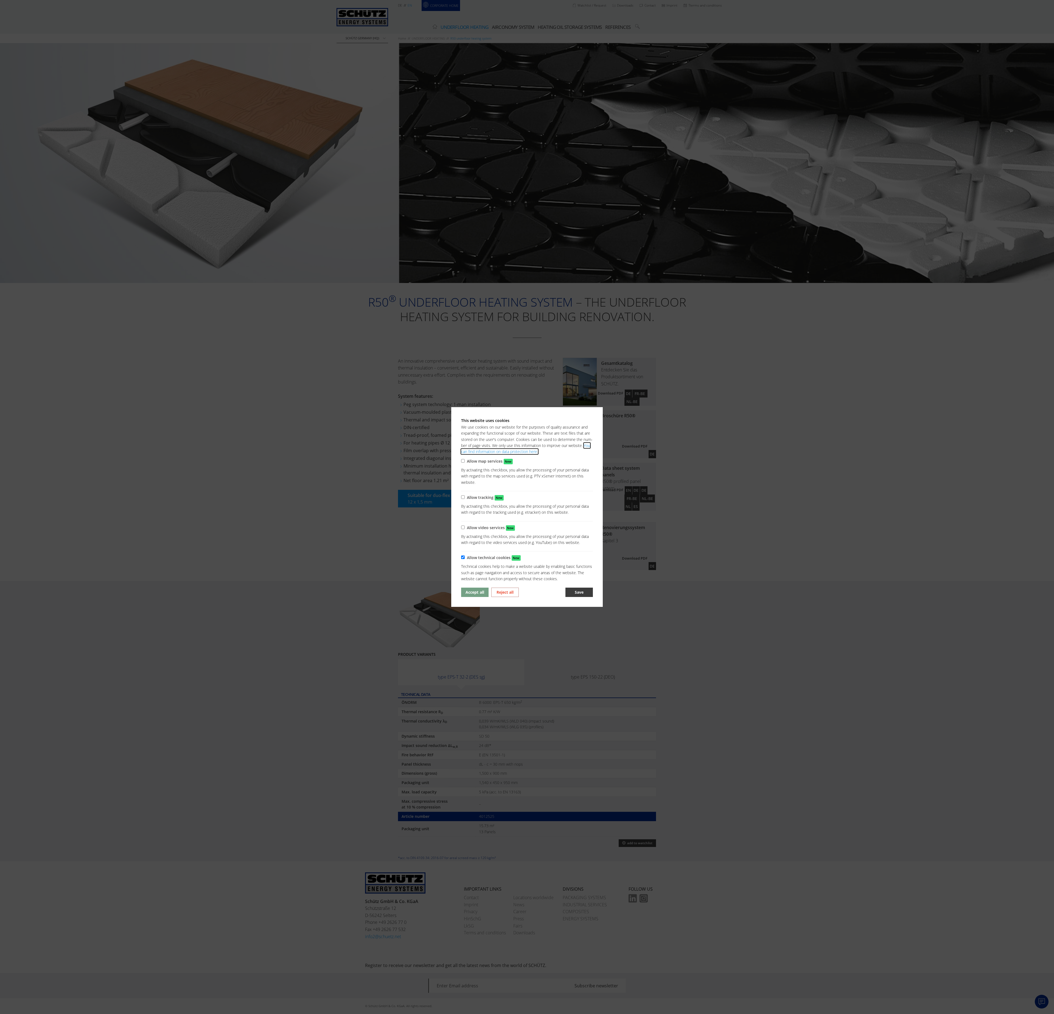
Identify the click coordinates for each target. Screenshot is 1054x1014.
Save (579, 592)
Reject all (505, 592)
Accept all (475, 592)
